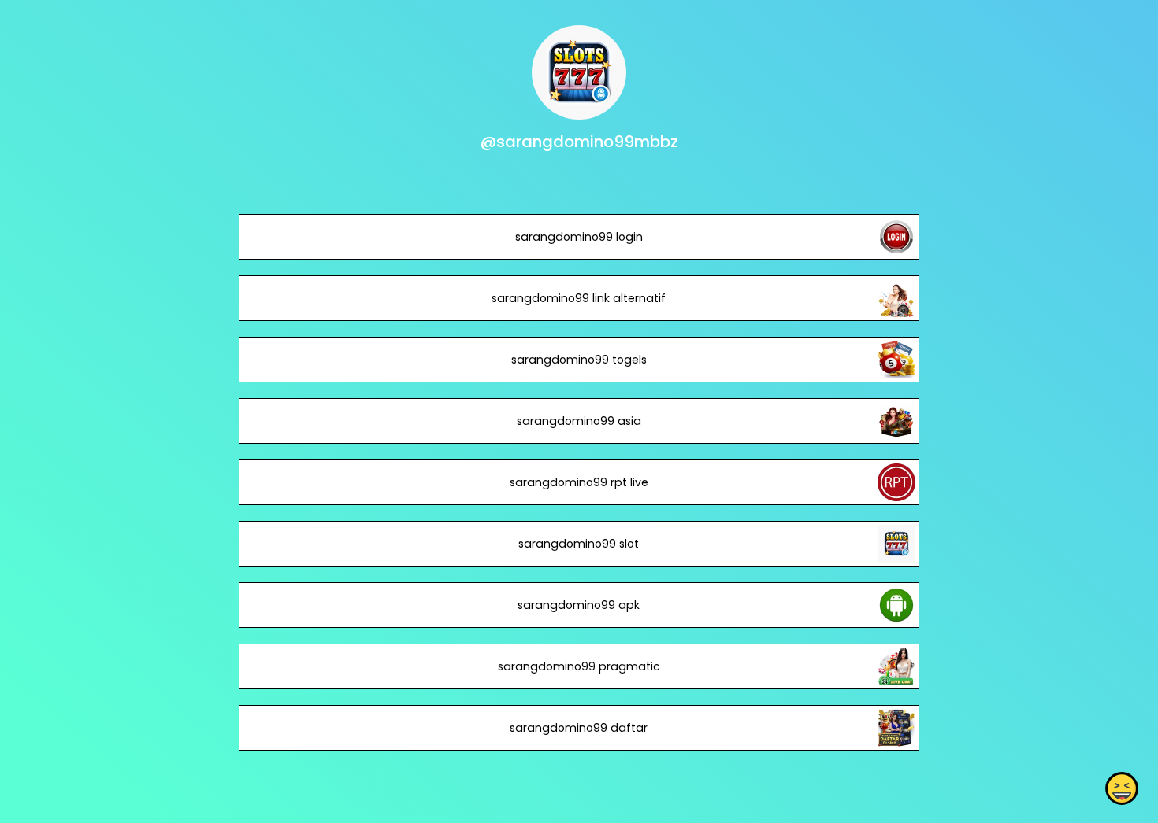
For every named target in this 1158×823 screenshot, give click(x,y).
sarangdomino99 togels (579, 359)
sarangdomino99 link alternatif (579, 298)
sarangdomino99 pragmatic (579, 666)
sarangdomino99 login (579, 237)
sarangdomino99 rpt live (579, 482)
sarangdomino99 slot (578, 544)
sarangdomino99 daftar (579, 728)
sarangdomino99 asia (579, 421)
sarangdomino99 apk (579, 605)
